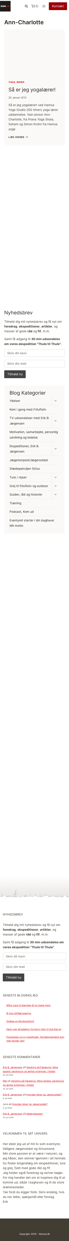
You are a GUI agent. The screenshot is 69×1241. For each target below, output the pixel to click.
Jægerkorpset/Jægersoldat (29, 460)
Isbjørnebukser (34, 1113)
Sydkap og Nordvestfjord (20, 1021)
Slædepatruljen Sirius (25, 468)
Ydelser (15, 401)
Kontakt (58, 6)
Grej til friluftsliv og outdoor (29, 486)
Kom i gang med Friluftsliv (28, 409)
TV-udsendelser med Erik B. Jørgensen (30, 420)
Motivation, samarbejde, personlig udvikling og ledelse (34, 434)
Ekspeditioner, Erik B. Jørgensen (24, 448)
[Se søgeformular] (26, 6)
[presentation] (34, 53)
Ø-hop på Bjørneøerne (18, 1013)
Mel (5, 1080)
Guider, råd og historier (26, 494)
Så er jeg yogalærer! (32, 90)
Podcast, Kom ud (22, 511)
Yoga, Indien (16, 82)
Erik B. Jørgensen (12, 1067)
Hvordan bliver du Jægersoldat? (44, 1094)
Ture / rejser (18, 477)
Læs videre (18, 137)
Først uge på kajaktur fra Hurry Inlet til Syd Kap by (33, 1029)
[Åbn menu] (44, 6)
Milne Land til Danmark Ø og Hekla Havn (28, 1005)
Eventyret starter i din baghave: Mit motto (32, 523)
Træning (15, 503)
